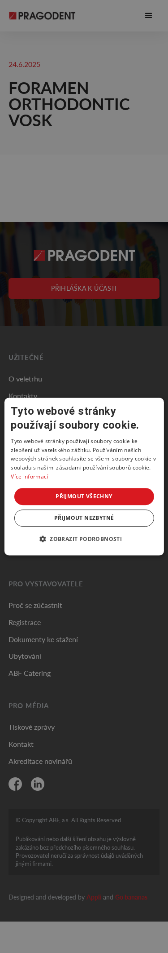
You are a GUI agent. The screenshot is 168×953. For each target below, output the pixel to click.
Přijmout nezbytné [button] (84, 518)
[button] (84, 538)
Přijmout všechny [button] (84, 496)
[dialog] (84, 477)
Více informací (29, 476)
